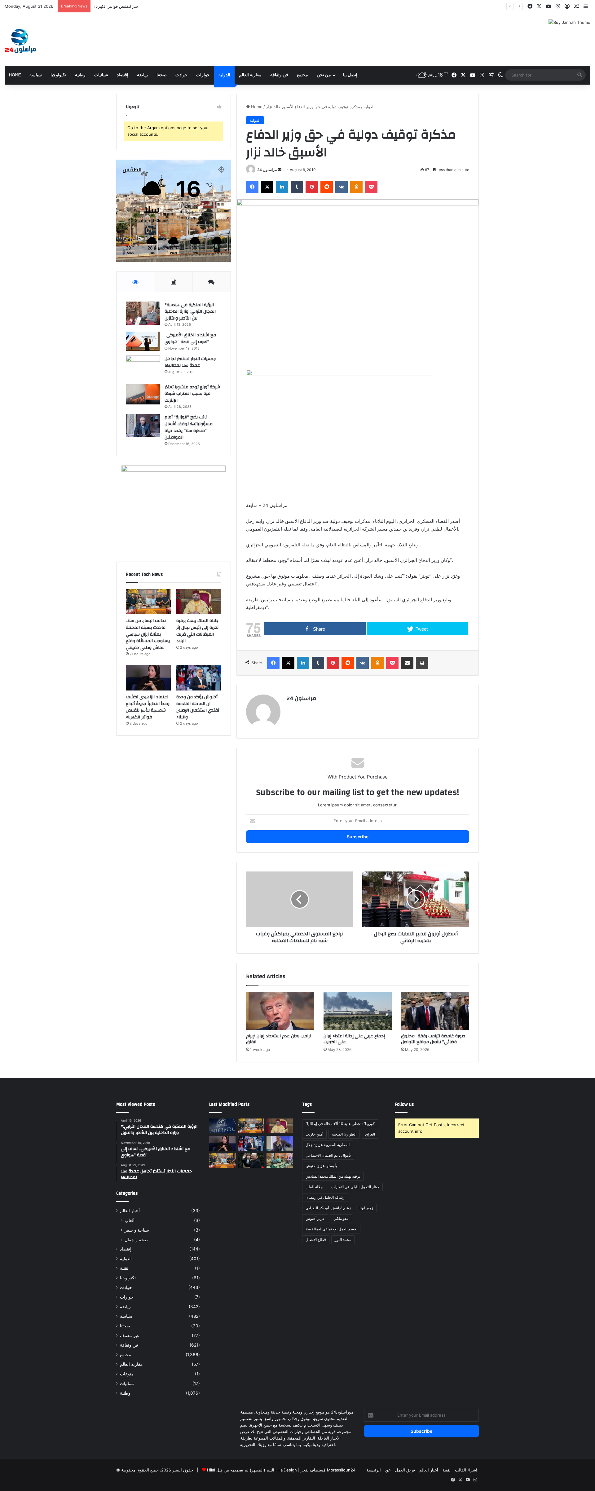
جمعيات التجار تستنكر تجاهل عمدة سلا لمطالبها (190, 362)
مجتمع (302, 75)
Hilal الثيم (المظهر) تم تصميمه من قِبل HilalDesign (252, 1469)
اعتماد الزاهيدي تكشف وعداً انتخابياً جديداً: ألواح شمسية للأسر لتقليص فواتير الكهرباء (166, 6)
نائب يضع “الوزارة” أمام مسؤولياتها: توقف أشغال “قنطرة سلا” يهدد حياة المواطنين (189, 427)
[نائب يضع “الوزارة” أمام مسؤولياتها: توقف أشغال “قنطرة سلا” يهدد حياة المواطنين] (143, 425)
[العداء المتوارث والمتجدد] (280, 1143)
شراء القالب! (466, 1469)
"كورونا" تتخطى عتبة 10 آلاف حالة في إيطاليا (340, 1123)
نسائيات (101, 75)
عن (388, 1469)
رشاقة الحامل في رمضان (325, 1197)
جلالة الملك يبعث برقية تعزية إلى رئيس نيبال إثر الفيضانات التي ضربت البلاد (197, 631)
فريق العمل (405, 1469)
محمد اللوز (343, 1239)
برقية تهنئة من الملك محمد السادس (333, 1176)
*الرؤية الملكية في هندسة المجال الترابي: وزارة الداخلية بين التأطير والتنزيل (190, 311)
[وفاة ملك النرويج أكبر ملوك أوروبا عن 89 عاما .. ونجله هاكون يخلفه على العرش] (251, 1160)
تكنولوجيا (58, 75)
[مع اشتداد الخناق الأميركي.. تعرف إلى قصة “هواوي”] (143, 341)
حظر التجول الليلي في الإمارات (355, 1186)
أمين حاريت (314, 1134)
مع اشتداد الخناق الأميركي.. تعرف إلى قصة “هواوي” (190, 338)
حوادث (181, 75)
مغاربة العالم (250, 75)
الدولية (224, 75)
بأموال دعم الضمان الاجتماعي (328, 1155)
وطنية (80, 75)
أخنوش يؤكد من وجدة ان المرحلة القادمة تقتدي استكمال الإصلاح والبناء (197, 707)
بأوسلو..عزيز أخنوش (321, 1165)
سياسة (35, 75)
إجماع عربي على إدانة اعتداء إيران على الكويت (354, 1039)
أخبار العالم (130, 1210)
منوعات (127, 1373)
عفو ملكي (341, 1218)
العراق (370, 1134)
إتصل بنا (350, 75)
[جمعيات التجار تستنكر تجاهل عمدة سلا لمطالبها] (143, 367)
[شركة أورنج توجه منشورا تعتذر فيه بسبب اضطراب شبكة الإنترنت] (143, 394)
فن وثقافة (279, 75)
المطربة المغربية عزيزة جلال (328, 1144)
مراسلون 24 (267, 169)
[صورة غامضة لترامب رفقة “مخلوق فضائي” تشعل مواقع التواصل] (435, 1011)
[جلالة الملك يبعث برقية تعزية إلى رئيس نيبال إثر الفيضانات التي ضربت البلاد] (198, 602)
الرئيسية (374, 1469)
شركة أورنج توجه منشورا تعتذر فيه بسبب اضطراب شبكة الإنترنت (192, 393)
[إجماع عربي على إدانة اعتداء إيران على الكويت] (358, 1011)
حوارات (203, 75)
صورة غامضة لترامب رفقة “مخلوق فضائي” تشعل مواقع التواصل (433, 1039)
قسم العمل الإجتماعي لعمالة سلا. (331, 1229)
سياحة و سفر (137, 1230)
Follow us (404, 1104)
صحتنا (161, 75)
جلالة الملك (314, 1186)
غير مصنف (129, 1335)
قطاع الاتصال (316, 1239)
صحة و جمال (136, 1239)
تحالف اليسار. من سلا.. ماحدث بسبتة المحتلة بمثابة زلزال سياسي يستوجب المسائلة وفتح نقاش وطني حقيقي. (148, 634)
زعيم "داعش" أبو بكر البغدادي (328, 1208)
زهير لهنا (366, 1208)
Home (15, 75)
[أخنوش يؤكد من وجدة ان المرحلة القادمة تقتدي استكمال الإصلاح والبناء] (198, 677)
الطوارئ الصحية (344, 1134)
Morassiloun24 (341, 1469)
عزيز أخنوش (315, 1218)
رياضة (142, 75)
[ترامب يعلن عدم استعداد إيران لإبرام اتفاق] (280, 1011)
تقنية (124, 1268)
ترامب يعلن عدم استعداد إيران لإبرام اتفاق (278, 1039)
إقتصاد (122, 75)
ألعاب (129, 1220)
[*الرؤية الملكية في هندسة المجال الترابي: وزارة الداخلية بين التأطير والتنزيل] (143, 313)
